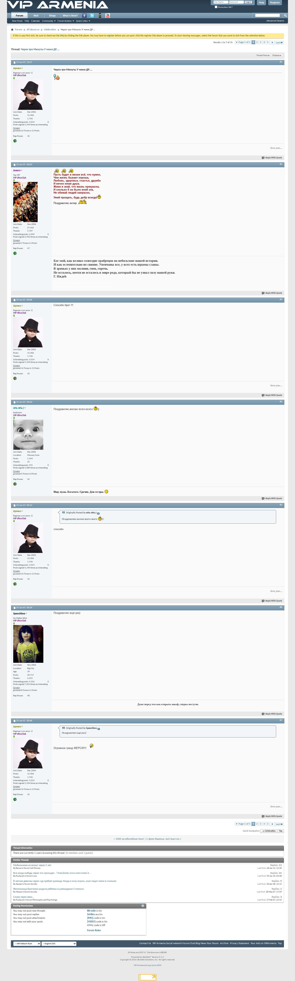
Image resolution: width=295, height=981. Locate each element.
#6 (281, 607)
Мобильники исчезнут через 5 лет (32, 865)
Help (261, 2)
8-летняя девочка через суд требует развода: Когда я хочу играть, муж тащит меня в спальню (64, 881)
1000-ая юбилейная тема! (130, 839)
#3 (281, 299)
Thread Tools (262, 55)
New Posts (17, 21)
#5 (281, 505)
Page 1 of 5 (244, 42)
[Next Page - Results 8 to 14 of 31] (272, 43)
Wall (36, 15)
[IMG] (90, 918)
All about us (33, 29)
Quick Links (82, 21)
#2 (281, 164)
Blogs (52, 15)
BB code (91, 911)
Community (47, 21)
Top (280, 831)
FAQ (27, 21)
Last (278, 42)
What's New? (70, 15)
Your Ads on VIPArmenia (263, 943)
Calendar (35, 21)
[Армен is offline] (28, 95)
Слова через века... (23, 897)
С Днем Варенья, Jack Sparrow (162, 839)
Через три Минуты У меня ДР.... (40, 49)
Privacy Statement (239, 943)
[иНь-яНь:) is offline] (28, 435)
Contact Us (145, 943)
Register (275, 2)
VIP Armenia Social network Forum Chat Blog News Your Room (186, 943)
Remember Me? (225, 7)
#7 (281, 720)
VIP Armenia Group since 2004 (147, 965)
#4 (281, 402)
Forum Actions (65, 21)
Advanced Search (275, 20)
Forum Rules (94, 930)
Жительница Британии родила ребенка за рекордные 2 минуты (48, 889)
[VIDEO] (91, 921)
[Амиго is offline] (25, 202)
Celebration (50, 29)
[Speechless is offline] (28, 644)
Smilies (91, 914)
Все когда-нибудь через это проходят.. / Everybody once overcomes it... (52, 873)
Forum (19, 15)
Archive (224, 943)
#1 (281, 62)
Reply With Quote (274, 158)
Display (276, 55)
